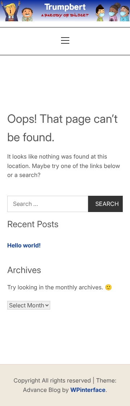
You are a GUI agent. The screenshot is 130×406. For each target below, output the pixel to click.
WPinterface (87, 389)
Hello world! (24, 245)
